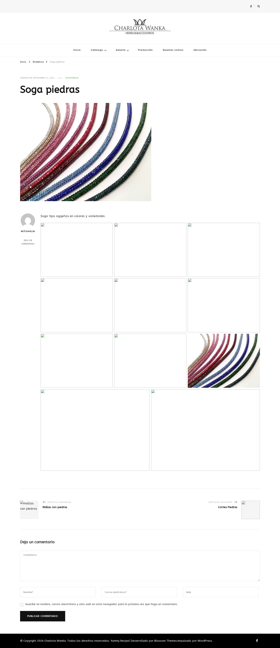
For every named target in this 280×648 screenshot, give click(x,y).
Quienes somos (173, 50)
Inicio (77, 50)
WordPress (205, 640)
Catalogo (97, 50)
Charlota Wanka (140, 36)
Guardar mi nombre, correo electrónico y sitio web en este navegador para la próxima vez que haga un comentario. (101, 604)
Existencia (72, 78)
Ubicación (200, 50)
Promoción (145, 50)
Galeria (120, 50)
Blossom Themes (165, 640)
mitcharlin (28, 231)
